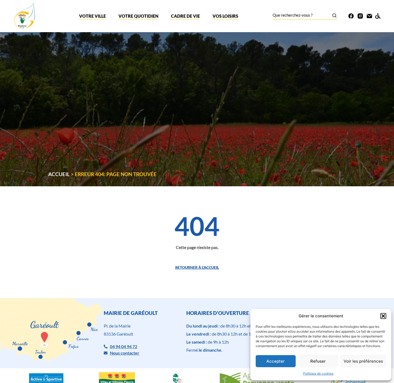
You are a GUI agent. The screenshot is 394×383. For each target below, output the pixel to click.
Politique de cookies (318, 373)
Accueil (59, 174)
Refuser (318, 361)
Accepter (275, 361)
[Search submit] (334, 15)
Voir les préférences (363, 361)
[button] (383, 316)
